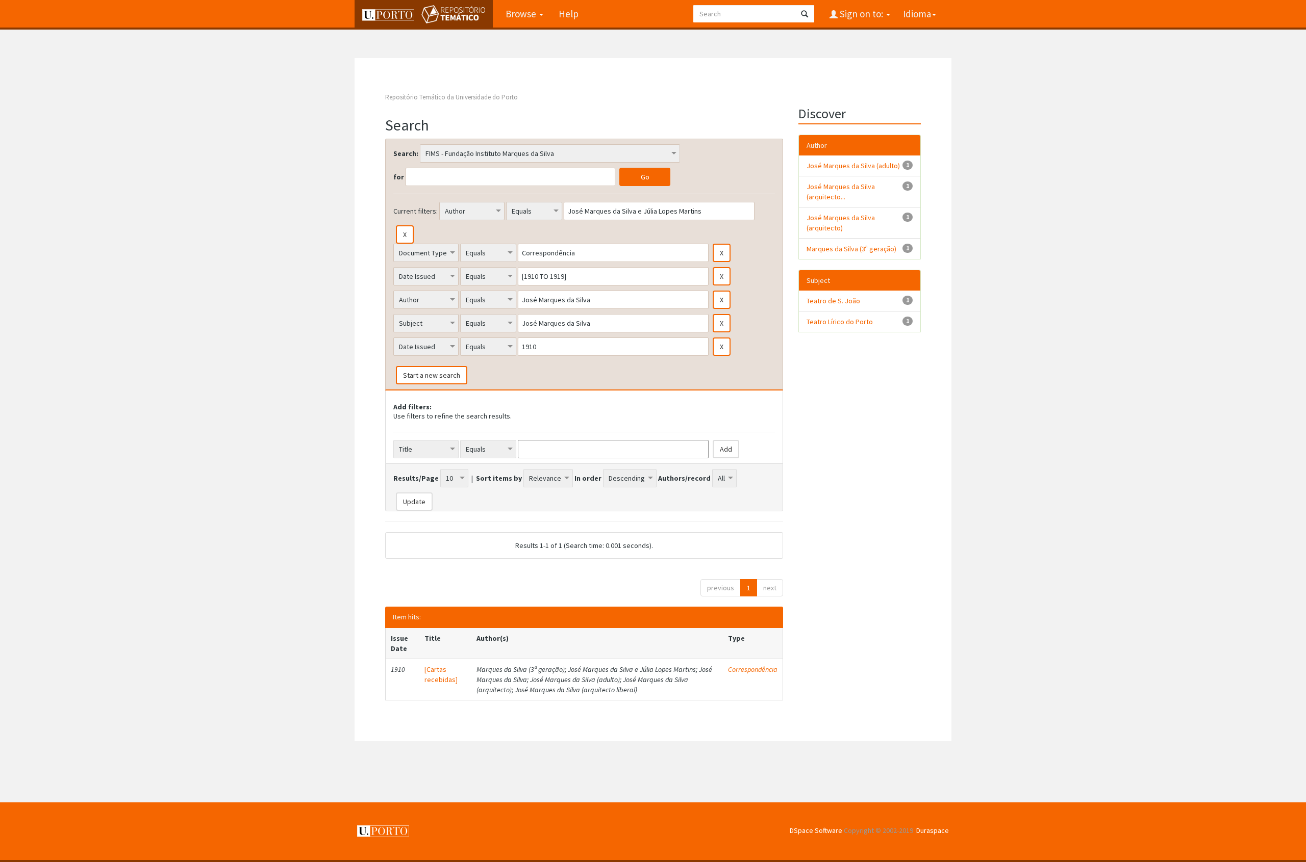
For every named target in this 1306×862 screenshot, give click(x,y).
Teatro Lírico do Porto (840, 321)
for (398, 176)
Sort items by (499, 478)
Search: (405, 153)
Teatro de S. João (833, 300)
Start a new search (431, 375)
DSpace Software (816, 830)
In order (587, 478)
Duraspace (932, 830)
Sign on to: (861, 14)
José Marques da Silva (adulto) (853, 165)
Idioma (917, 14)
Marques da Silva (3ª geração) (851, 248)
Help (569, 14)
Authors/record (684, 478)
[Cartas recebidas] (441, 674)
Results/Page (416, 478)
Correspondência (752, 669)
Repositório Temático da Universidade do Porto (451, 97)
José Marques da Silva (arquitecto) (841, 222)
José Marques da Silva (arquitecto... (841, 191)
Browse (522, 14)
